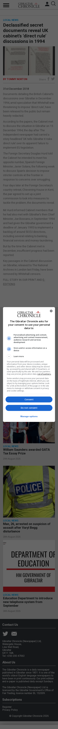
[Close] (51, 311)
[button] (29, 356)
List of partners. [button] (44, 374)
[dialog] (29, 364)
